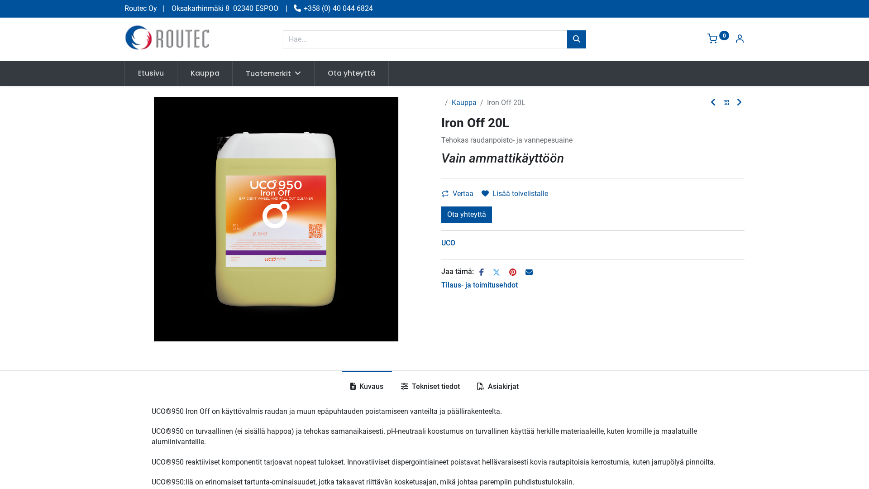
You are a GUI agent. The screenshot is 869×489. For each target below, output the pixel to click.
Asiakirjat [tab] (502, 386)
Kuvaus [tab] (370, 386)
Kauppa (464, 102)
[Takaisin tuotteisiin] (726, 103)
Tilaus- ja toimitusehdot (479, 285)
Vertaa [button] (463, 193)
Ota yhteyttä (466, 214)
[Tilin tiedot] (740, 39)
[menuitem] (151, 73)
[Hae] (576, 39)
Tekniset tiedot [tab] (435, 386)
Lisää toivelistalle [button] (520, 193)
